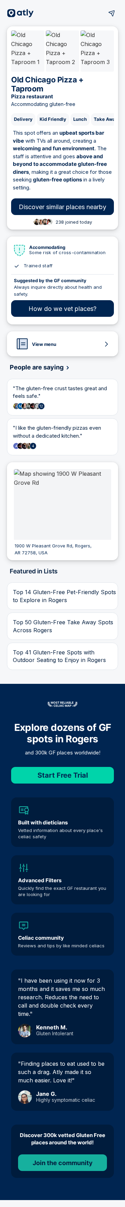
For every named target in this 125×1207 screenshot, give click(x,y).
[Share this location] (112, 13)
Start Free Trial (63, 775)
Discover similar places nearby (62, 207)
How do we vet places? (62, 308)
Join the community (63, 1162)
